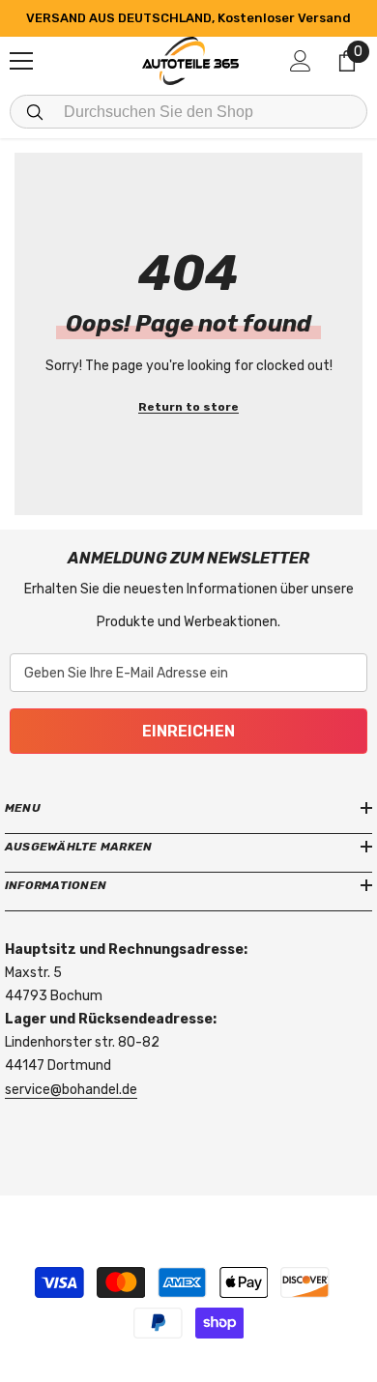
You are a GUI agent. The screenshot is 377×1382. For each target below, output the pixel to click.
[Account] (300, 61)
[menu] (21, 60)
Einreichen (188, 731)
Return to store (188, 407)
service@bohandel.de (71, 1089)
